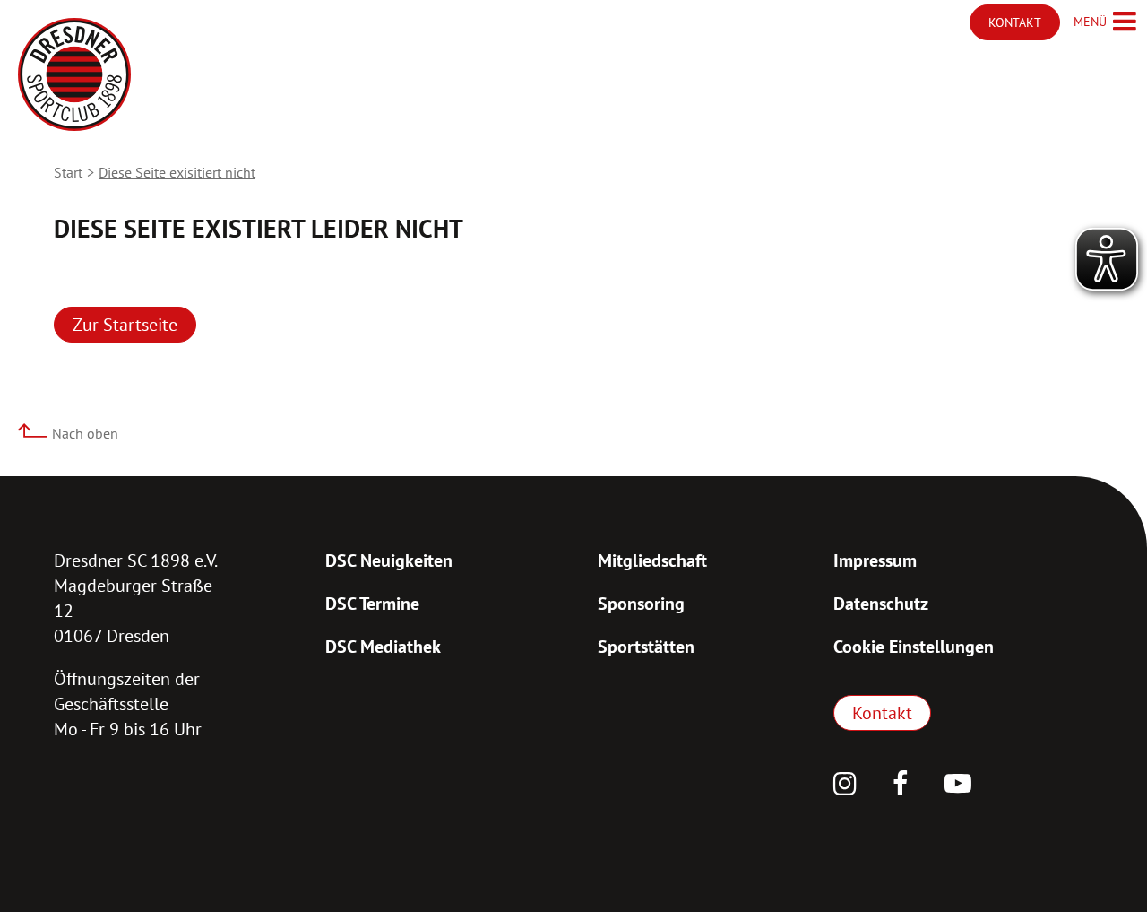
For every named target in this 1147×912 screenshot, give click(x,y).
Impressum (875, 560)
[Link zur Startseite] (74, 74)
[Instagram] (845, 785)
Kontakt (882, 713)
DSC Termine (372, 603)
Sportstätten (646, 646)
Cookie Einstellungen (913, 646)
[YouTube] (957, 785)
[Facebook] (901, 785)
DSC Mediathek (383, 646)
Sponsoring (641, 603)
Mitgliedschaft (652, 560)
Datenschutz (880, 603)
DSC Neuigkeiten (389, 560)
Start (68, 172)
